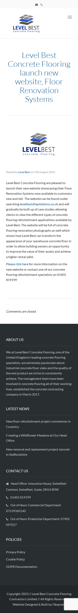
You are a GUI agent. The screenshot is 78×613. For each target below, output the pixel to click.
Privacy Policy (16, 552)
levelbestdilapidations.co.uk (39, 204)
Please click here (17, 264)
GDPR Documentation (21, 566)
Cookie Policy (15, 559)
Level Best (24, 172)
